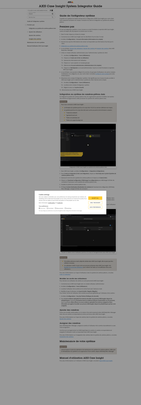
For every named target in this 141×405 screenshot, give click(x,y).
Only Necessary (95, 202)
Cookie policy (51, 202)
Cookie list (60, 202)
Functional (50, 208)
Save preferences (95, 207)
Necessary (42, 208)
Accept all (95, 198)
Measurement (59, 208)
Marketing (68, 208)
